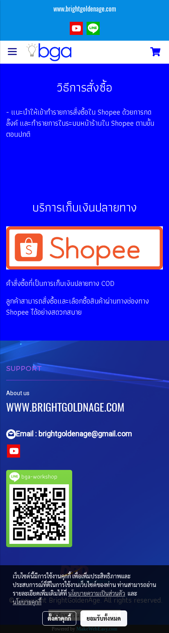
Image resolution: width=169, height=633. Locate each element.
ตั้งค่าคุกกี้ (59, 618)
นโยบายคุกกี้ (27, 601)
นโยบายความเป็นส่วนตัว (96, 593)
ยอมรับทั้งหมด (104, 618)
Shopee (109, 112)
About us (18, 393)
